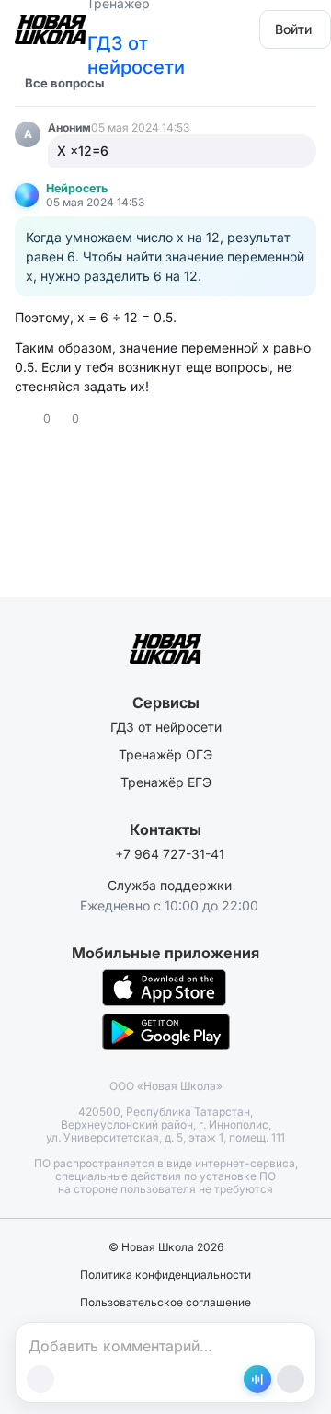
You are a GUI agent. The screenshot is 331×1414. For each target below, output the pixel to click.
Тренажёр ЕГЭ (165, 782)
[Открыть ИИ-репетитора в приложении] (257, 1379)
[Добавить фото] (40, 1379)
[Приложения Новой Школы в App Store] (164, 987)
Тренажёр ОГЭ (165, 754)
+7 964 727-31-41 (169, 854)
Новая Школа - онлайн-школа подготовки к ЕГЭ (50, 23)
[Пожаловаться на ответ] (112, 419)
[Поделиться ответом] (95, 419)
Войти (293, 29)
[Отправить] (290, 1379)
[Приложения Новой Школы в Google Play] (166, 1032)
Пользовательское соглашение (165, 1302)
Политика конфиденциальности (165, 1275)
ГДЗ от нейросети (136, 55)
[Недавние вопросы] (129, 83)
